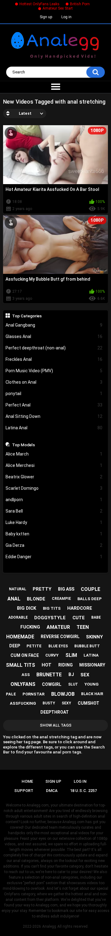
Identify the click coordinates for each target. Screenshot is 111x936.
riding (65, 664)
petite (34, 646)
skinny (94, 637)
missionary (92, 664)
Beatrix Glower (54, 476)
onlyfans (22, 684)
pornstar (33, 694)
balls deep (89, 598)
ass (26, 674)
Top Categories (27, 315)
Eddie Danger (54, 556)
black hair (92, 694)
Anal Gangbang (54, 325)
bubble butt (87, 646)
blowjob (63, 694)
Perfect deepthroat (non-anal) (54, 347)
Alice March (54, 454)
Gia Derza (54, 545)
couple (90, 589)
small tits (20, 665)
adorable (18, 617)
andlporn (54, 499)
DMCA (52, 790)
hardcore (79, 608)
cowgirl (51, 684)
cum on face (24, 655)
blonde (36, 599)
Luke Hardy (54, 522)
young (91, 684)
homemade (20, 637)
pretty (42, 589)
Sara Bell (54, 511)
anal (13, 599)
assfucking (23, 703)
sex (84, 675)
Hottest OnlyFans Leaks (39, 4)
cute (78, 618)
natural (17, 589)
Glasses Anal (54, 336)
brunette (49, 675)
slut (73, 684)
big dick (26, 608)
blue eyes (58, 646)
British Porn (80, 4)
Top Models (23, 444)
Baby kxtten (54, 533)
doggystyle (50, 618)
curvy (52, 655)
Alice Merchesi (54, 465)
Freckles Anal (54, 359)
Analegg (49, 926)
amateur (58, 627)
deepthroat (54, 712)
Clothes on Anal (54, 382)
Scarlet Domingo (54, 488)
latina (91, 655)
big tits (52, 608)
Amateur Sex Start (58, 8)
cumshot (88, 703)
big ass (66, 589)
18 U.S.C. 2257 (83, 790)
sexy (66, 703)
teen (82, 627)
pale (11, 694)
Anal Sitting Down (54, 416)
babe (96, 617)
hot (46, 665)
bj (71, 674)
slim (71, 655)
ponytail (54, 393)
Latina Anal (54, 427)
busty (49, 703)
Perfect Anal (54, 404)
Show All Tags (56, 725)
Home (27, 781)
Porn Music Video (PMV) (54, 370)
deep (14, 645)
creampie (61, 598)
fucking (30, 627)
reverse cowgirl (60, 636)
